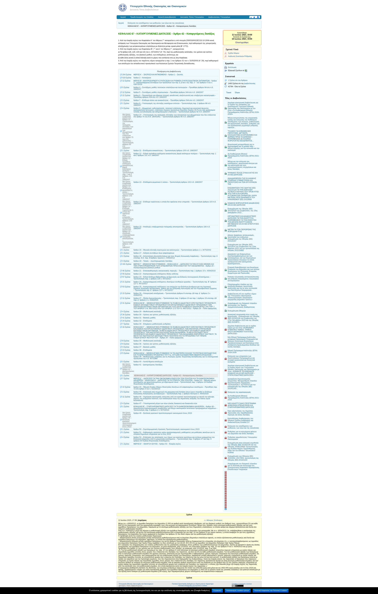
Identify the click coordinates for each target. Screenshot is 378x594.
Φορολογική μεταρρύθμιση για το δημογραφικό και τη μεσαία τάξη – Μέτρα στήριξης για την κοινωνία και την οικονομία (243, 147)
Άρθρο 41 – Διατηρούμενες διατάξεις (147, 365)
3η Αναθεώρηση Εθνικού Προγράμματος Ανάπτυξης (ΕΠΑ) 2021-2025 (243, 398)
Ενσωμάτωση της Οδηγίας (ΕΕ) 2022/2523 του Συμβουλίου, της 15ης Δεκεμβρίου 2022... (243, 210)
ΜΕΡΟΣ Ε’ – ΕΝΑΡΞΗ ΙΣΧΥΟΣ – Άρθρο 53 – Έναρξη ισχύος (157, 444)
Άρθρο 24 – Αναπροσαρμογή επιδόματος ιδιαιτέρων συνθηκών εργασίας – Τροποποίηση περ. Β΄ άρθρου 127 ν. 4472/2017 (174, 283)
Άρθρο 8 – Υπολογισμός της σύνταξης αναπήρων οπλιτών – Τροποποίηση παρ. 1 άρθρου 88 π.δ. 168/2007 (172, 104)
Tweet (228, 92)
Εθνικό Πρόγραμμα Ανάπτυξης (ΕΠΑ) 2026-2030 (242, 351)
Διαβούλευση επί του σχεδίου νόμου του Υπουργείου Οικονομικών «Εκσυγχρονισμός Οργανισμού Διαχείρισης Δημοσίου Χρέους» (242, 296)
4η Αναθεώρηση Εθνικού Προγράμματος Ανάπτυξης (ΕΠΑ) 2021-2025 (243, 156)
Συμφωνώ (217, 591)
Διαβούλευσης (249, 83)
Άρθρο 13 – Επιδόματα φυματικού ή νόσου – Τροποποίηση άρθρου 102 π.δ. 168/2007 (168, 182)
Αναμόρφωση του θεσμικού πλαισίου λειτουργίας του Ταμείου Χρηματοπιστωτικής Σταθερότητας (242, 305)
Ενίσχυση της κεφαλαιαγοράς (239, 392)
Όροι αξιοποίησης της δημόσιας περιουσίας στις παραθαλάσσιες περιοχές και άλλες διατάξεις (240, 413)
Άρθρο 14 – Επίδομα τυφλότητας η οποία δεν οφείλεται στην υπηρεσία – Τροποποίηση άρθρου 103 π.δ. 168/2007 (174, 202)
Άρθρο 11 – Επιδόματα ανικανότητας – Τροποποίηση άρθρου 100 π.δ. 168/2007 (165, 150)
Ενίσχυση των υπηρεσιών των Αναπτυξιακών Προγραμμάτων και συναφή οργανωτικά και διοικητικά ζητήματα (241, 359)
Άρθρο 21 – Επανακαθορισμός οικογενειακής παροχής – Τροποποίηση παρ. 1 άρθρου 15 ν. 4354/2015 (174, 271)
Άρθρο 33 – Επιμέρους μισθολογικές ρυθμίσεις (152, 324)
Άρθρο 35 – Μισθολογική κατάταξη (147, 341)
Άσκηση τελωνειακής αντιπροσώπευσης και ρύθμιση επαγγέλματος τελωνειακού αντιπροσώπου (243, 279)
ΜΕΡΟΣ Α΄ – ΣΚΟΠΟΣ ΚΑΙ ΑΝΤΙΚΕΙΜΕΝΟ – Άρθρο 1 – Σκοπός (158, 74)
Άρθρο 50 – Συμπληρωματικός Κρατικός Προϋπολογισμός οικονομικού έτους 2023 (166, 429)
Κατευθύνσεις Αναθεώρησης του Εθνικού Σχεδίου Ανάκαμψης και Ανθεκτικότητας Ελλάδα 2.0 (240, 420)
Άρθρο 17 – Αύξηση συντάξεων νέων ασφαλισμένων (153, 253)
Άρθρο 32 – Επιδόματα (142, 321)
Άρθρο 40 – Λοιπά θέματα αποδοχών (148, 362)
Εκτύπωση (232, 67)
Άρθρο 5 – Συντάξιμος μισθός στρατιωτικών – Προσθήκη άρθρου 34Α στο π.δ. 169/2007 (168, 92)
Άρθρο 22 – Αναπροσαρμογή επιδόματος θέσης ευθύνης (155, 274)
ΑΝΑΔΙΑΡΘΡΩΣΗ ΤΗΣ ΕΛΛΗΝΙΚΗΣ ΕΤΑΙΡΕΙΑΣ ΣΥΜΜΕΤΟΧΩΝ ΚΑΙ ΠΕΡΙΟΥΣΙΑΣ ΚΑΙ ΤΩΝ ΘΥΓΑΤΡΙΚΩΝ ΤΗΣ (242, 181)
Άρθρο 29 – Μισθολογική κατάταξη (147, 311)
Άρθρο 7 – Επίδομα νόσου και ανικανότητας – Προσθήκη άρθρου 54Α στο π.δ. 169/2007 (168, 100)
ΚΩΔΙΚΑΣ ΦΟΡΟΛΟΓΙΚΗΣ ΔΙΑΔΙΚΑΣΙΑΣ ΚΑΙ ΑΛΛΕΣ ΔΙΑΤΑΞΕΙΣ (243, 204)
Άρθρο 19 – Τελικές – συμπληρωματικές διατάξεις (152, 261)
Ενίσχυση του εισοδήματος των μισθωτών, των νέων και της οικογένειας (156, 23)
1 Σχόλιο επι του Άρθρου (237, 80)
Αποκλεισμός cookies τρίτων (237, 591)
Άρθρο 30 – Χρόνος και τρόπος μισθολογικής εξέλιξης (154, 315)
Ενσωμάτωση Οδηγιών (237, 311)
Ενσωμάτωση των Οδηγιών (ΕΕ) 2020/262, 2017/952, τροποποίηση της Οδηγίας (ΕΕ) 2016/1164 (243, 458)
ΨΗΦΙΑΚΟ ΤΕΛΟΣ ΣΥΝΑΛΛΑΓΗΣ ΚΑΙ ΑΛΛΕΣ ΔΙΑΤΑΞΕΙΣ (243, 174)
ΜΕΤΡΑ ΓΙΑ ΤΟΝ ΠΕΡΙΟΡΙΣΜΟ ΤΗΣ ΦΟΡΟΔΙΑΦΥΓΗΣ (242, 230)
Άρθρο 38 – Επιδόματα (142, 350)
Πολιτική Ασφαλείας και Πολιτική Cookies (192, 585)
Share (237, 92)
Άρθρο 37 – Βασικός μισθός (144, 347)
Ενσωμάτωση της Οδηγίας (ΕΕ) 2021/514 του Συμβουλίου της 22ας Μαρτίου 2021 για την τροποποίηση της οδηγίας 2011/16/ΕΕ (243, 247)
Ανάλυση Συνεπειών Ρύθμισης (240, 56)
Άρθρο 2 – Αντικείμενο (142, 78)
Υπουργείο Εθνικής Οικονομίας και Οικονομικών (158, 6)
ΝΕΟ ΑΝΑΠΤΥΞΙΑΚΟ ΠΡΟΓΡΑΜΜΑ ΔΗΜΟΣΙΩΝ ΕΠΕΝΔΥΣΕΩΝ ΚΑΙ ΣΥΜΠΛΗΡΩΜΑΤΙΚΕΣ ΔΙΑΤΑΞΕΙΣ (242, 405)
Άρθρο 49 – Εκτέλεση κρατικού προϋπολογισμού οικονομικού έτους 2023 (162, 413)
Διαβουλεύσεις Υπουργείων (219, 17)
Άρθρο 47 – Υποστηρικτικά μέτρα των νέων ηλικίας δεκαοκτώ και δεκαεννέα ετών (165, 403)
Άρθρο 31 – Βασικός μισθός (144, 318)
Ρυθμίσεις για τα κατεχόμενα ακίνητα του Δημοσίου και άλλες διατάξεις (242, 432)
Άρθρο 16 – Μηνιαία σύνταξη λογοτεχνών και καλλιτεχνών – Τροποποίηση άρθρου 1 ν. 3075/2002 (172, 250)
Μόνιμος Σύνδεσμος (215, 520)
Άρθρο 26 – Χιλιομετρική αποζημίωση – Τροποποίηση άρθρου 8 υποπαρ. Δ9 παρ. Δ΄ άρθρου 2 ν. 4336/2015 (172, 294)
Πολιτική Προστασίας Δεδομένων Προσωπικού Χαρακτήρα (192, 584)
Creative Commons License (242, 584)
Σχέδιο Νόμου (233, 53)
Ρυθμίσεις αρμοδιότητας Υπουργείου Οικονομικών (242, 438)
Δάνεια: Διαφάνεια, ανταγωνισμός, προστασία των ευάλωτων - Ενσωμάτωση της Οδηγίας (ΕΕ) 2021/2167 (241, 238)
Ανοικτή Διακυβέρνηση (167, 17)
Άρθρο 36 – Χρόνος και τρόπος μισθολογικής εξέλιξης (154, 344)
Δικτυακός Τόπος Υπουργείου (192, 17)
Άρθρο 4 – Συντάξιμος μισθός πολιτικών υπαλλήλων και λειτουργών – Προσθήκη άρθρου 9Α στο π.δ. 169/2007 (173, 88)
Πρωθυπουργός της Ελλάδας (142, 17)
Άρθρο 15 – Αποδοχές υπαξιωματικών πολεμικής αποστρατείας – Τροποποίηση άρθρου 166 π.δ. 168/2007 (171, 227)
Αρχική (123, 17)
